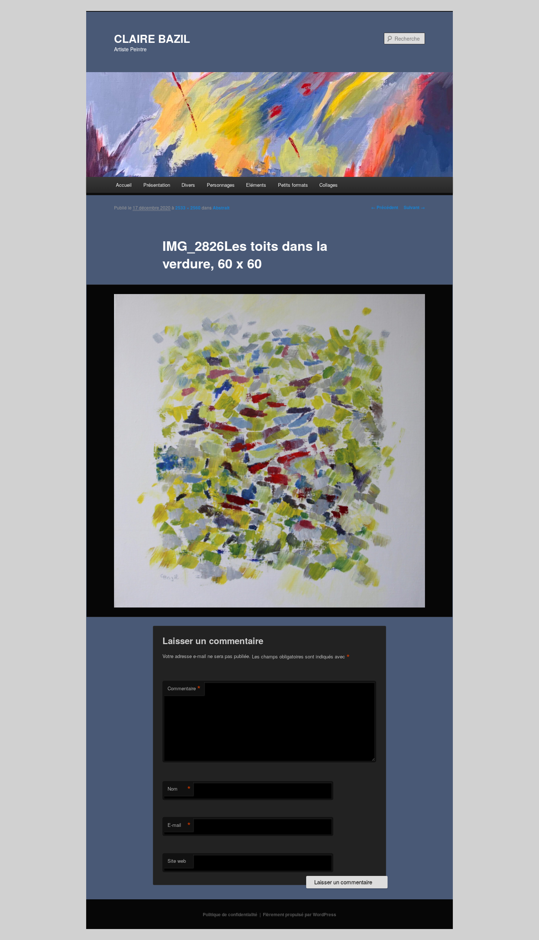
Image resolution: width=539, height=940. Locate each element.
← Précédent (384, 207)
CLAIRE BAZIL (152, 38)
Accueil (124, 184)
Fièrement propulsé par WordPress (299, 914)
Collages (328, 184)
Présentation (156, 184)
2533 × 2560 (188, 207)
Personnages (221, 184)
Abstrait (221, 207)
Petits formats (293, 184)
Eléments (256, 184)
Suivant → (414, 207)
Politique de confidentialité (230, 914)
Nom (179, 789)
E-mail (179, 825)
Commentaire (184, 688)
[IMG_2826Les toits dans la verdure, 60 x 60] (269, 451)
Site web (177, 860)
